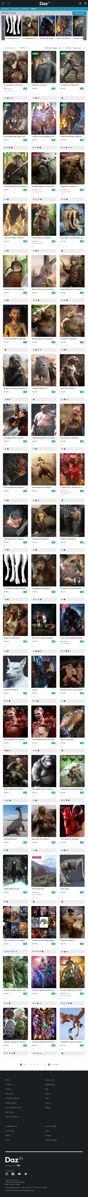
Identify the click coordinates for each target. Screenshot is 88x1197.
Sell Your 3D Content (12, 1098)
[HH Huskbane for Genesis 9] (15, 469)
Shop (47, 1131)
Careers (48, 1103)
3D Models (5, 9)
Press (47, 1098)
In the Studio (9, 1131)
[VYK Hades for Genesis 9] (72, 821)
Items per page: (51, 48)
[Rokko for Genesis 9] (72, 521)
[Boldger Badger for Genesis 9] (43, 168)
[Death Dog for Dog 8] (15, 871)
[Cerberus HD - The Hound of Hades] (72, 469)
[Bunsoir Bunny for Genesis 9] (43, 271)
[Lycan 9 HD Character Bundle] (47, 26)
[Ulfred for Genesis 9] (43, 67)
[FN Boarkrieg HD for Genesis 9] (43, 420)
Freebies (48, 1135)
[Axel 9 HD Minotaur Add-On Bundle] (64, 26)
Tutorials (8, 1089)
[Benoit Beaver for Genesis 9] (43, 321)
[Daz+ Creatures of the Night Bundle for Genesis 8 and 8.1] (15, 922)
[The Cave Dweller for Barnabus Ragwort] (15, 321)
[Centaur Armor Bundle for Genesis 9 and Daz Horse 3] (43, 118)
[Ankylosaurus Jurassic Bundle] (72, 771)
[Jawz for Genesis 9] (72, 370)
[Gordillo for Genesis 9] (72, 321)
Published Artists (51, 1140)
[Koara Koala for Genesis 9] (43, 220)
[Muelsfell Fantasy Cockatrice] (72, 1024)
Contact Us (9, 1084)
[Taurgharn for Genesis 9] (43, 570)
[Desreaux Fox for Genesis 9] (15, 271)
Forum (7, 1140)
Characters (15, 9)
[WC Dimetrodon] (43, 871)
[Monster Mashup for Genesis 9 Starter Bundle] (15, 1024)
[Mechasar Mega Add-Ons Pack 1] (43, 1024)
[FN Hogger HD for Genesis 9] (43, 771)
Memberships (50, 1084)
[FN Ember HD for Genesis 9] (72, 570)
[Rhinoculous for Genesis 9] (15, 771)
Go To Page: (55, 1065)
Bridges (47, 1107)
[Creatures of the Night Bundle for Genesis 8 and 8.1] (43, 922)
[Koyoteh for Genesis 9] (43, 521)
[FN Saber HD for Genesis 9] (15, 420)
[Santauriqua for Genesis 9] (43, 469)
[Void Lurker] (72, 871)
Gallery (7, 1135)
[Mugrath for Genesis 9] (72, 168)
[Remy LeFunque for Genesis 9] (15, 370)
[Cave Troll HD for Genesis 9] (15, 220)
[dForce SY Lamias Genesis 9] (43, 620)
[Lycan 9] (43, 672)
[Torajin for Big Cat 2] (43, 370)
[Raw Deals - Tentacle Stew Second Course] (72, 220)
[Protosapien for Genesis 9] (30, 26)
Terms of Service (26, 1187)
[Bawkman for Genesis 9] (72, 420)
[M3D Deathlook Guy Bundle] (15, 721)
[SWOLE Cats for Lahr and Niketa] (72, 672)
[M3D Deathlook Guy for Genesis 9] (43, 721)
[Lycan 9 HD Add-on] (15, 672)
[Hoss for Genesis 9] (72, 922)
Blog (46, 1089)
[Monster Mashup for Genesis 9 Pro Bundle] (72, 972)
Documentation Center (13, 1107)
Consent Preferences (12, 1117)
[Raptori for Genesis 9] (15, 620)
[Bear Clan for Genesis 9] (43, 821)
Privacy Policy (37, 1187)
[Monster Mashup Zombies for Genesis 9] (43, 972)
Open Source (9, 1112)
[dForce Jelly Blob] (72, 721)
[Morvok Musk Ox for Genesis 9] (15, 168)
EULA (45, 1187)
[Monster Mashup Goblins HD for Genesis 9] (15, 972)
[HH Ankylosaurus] (15, 821)
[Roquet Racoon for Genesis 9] (72, 271)
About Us (48, 1094)
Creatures (25, 9)
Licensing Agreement (12, 1187)
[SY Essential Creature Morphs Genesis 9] (13, 26)
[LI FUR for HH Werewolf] (72, 67)
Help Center (9, 1094)
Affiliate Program (10, 1103)
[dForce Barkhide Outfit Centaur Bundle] (15, 118)
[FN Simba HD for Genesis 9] (15, 521)
